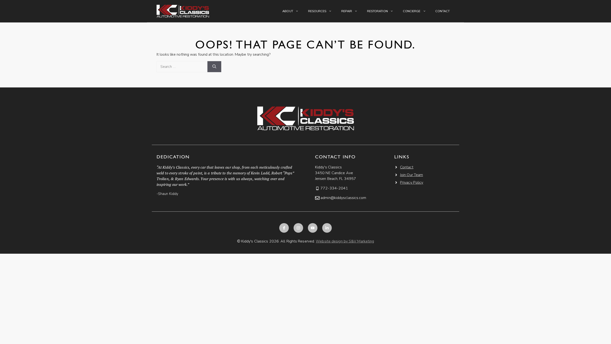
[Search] (214, 66)
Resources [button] (317, 11)
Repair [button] (346, 11)
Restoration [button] (377, 11)
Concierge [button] (412, 11)
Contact (442, 11)
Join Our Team (411, 174)
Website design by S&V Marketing (345, 241)
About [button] (287, 11)
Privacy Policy (411, 182)
